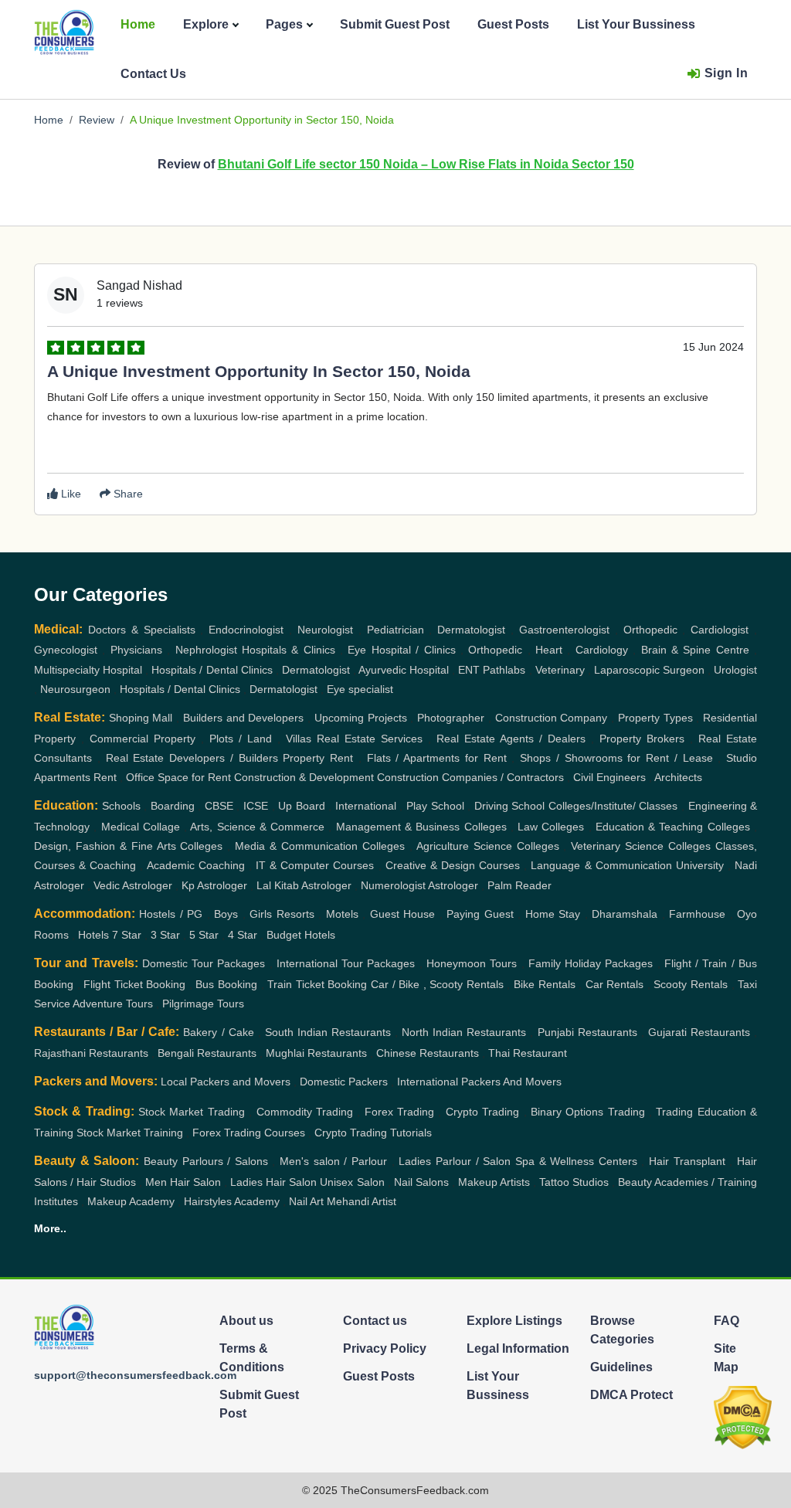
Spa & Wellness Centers (576, 1161)
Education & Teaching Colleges (673, 826)
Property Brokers (641, 738)
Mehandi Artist (361, 1201)
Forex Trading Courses (248, 1132)
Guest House (402, 914)
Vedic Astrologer (132, 885)
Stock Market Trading (191, 1112)
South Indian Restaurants (328, 1032)
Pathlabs (504, 670)
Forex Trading (399, 1112)
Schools (121, 806)
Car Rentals (615, 984)
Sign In (726, 73)
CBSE (219, 806)
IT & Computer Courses (315, 865)
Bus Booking (226, 984)
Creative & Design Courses (452, 865)
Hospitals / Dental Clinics (211, 670)
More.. (50, 1228)
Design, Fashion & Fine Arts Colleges (128, 846)
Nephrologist (206, 650)
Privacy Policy (384, 1348)
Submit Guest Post (395, 24)
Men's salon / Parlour (333, 1161)
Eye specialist (360, 689)
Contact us (375, 1320)
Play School (435, 806)
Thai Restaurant (527, 1053)
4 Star (242, 935)
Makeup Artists (494, 1182)
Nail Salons (421, 1182)
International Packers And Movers (479, 1081)
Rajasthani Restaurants (91, 1053)
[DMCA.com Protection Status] (743, 1416)
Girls (261, 914)
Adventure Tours (113, 1003)
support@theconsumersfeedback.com (135, 1375)
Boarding (173, 806)
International (365, 806)
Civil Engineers (609, 777)
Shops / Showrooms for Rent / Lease (616, 758)
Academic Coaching (196, 865)
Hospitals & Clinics (288, 650)
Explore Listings (514, 1320)
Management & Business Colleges (421, 826)
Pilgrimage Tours (203, 1003)
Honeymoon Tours (471, 963)
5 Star (204, 935)
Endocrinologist (246, 629)
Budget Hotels (300, 935)
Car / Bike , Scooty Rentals (437, 984)
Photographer (450, 718)
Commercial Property (142, 738)
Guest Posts (513, 24)
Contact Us (153, 73)
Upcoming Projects (360, 718)
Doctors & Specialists (141, 629)
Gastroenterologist (564, 629)
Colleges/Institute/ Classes (613, 806)
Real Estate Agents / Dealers (511, 738)
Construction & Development (304, 777)
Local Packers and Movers (225, 1081)
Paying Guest (479, 914)
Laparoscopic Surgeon (649, 670)
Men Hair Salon (183, 1182)
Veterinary (560, 670)
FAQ (726, 1320)
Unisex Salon (352, 1182)
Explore (206, 24)
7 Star (126, 935)
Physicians (136, 650)
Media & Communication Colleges (320, 846)
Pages (284, 24)
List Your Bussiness (636, 24)
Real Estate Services (370, 738)
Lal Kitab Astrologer (303, 885)
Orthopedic (650, 629)
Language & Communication (601, 865)
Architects (678, 777)
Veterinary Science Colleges (641, 846)
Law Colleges (551, 826)
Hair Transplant (687, 1161)
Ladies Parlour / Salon (455, 1161)
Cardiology (601, 650)
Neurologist (325, 629)
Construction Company (551, 718)
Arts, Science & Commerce (257, 826)
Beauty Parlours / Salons (206, 1161)
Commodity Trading (304, 1112)
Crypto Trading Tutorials (373, 1132)
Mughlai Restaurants (316, 1053)
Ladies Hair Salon (273, 1182)
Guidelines (621, 1367)
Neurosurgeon (75, 689)
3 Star (165, 935)
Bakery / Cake (218, 1032)
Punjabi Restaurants (587, 1032)
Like (69, 493)
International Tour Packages (346, 963)
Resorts (295, 914)
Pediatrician (395, 629)
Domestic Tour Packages (204, 963)
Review (96, 120)
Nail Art (306, 1201)
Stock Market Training (129, 1132)
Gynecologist (65, 650)
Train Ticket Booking (317, 984)
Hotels (93, 935)
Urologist (735, 670)
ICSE (255, 806)
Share (126, 493)
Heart (548, 650)
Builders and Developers (243, 718)
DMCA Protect (631, 1394)
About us (246, 1320)
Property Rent (318, 758)
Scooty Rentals (691, 984)
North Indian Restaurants (464, 1032)
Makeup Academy (131, 1201)
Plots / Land (240, 738)
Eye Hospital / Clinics (401, 650)
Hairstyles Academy (232, 1201)
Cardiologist (720, 629)
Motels (342, 914)
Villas (298, 738)
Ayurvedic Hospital (403, 670)
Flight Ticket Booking (134, 984)
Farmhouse (697, 914)
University (700, 865)
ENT (469, 670)
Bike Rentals (544, 984)
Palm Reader (519, 885)
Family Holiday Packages (591, 963)
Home (138, 24)
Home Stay (552, 914)
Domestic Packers (344, 1081)
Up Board (301, 806)
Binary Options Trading (588, 1112)
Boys (226, 914)
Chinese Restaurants (427, 1053)
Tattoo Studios (574, 1182)
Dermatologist (471, 629)
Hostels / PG (170, 914)
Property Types (655, 718)
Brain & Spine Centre (695, 650)
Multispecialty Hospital (88, 670)
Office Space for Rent (178, 777)
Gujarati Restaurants (699, 1032)
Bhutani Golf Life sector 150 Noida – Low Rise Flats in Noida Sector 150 (426, 164)
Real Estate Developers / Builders (192, 758)
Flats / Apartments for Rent (437, 758)
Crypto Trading (482, 1112)
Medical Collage (140, 826)
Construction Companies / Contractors (470, 777)
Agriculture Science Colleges (487, 846)
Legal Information (518, 1348)
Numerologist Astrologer (419, 885)
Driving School (509, 806)
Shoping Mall (141, 718)
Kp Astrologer (214, 885)
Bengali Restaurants (207, 1053)
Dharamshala (624, 914)
